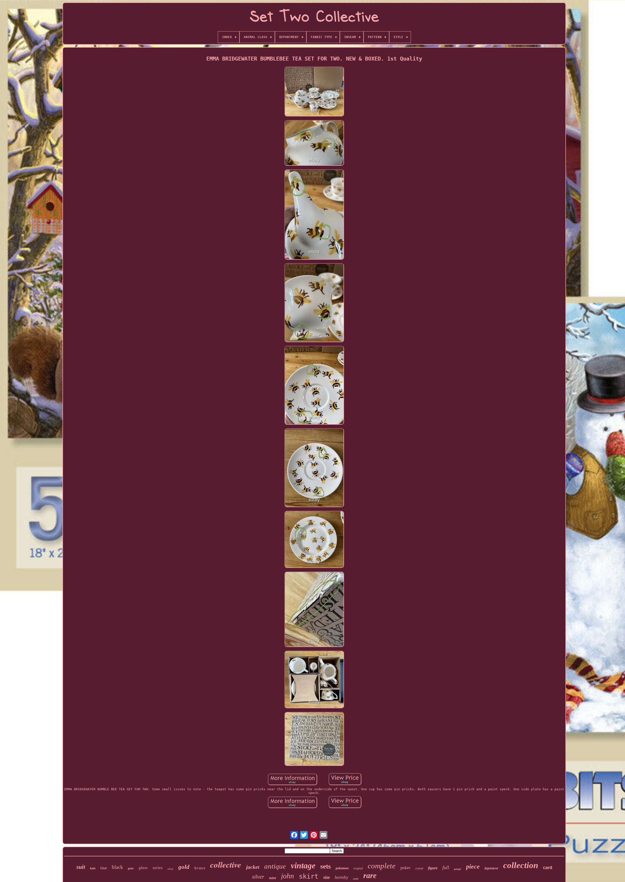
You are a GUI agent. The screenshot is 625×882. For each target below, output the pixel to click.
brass (199, 868)
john (287, 876)
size (326, 877)
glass (143, 867)
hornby (341, 877)
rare (369, 875)
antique (275, 866)
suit (80, 867)
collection (520, 865)
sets (325, 866)
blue (103, 868)
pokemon (342, 868)
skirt (308, 876)
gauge (457, 868)
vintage (303, 865)
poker (405, 867)
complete (382, 865)
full (445, 867)
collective (225, 864)
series (158, 867)
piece (473, 866)
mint (272, 878)
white (170, 868)
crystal (419, 868)
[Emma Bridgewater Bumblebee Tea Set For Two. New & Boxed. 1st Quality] (314, 91)
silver (258, 877)
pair (131, 868)
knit (92, 868)
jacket (252, 867)
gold (183, 866)
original (358, 868)
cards (355, 878)
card (547, 867)
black (117, 867)
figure (433, 868)
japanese (491, 868)
